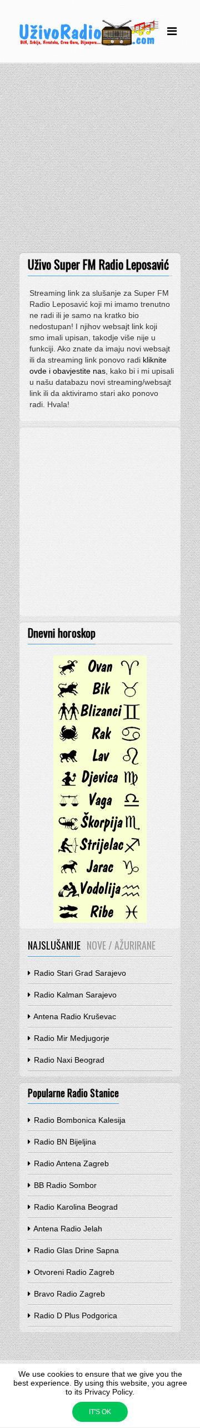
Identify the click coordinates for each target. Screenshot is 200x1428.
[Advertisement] (100, 160)
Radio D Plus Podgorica (74, 1315)
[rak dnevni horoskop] (100, 741)
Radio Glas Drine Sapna (75, 1250)
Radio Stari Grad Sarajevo (79, 973)
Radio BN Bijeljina (64, 1141)
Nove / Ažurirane (121, 945)
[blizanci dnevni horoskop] (100, 719)
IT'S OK (100, 1412)
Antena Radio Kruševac (74, 1016)
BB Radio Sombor (64, 1185)
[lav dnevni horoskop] (100, 764)
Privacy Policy (108, 1391)
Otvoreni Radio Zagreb (73, 1272)
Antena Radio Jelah (67, 1228)
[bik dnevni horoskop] (100, 697)
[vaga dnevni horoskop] (100, 808)
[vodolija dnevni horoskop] (100, 897)
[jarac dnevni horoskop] (100, 875)
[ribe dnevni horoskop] (100, 920)
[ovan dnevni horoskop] (100, 675)
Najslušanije (54, 945)
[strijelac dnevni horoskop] (100, 853)
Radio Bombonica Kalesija (79, 1120)
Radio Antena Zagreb (70, 1163)
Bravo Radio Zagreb (68, 1293)
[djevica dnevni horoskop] (100, 786)
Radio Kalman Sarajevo (74, 994)
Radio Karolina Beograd (75, 1206)
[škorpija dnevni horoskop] (100, 831)
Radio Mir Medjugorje (70, 1038)
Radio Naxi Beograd (68, 1059)
